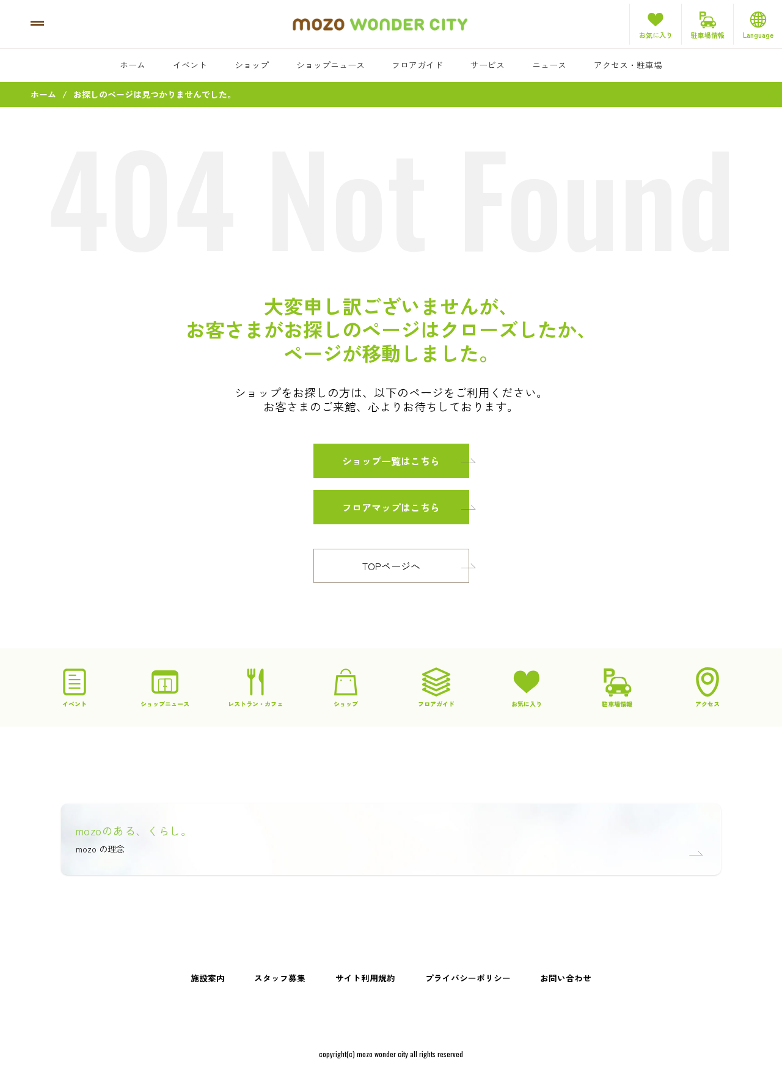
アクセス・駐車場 (628, 65)
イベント (190, 65)
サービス (487, 65)
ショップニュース (330, 65)
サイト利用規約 (365, 978)
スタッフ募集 (279, 978)
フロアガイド (417, 65)
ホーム (132, 65)
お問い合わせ (565, 978)
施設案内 (208, 978)
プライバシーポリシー (468, 978)
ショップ (252, 65)
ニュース (549, 65)
